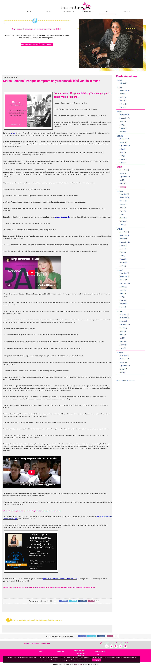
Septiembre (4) (125, 283)
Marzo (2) (123, 159)
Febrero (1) (123, 83)
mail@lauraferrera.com (41, 643)
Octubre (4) (123, 321)
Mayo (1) (123, 211)
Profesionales (80, 653)
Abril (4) (122, 297)
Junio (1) (123, 97)
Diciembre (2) (124, 170)
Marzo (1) (123, 100)
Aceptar (97, 660)
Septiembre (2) (125, 146)
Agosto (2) (123, 245)
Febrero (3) (123, 262)
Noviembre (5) (124, 276)
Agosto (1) (123, 204)
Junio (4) (123, 249)
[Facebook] (107, 646)
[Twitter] (111, 646)
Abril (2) (122, 156)
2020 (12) (120, 136)
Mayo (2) (123, 252)
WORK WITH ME (69, 12)
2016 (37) (120, 270)
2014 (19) (120, 353)
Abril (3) (122, 256)
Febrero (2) (123, 221)
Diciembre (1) (124, 194)
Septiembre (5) (125, 324)
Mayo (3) (123, 335)
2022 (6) (119, 87)
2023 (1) (119, 80)
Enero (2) (123, 163)
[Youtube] (120, 646)
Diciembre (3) (124, 273)
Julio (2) (122, 372)
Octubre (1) (123, 142)
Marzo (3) (123, 259)
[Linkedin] (116, 646)
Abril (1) (122, 125)
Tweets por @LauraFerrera (125, 380)
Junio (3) (123, 208)
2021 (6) (119, 112)
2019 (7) (119, 167)
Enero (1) (123, 107)
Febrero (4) (123, 304)
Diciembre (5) (124, 314)
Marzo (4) (123, 300)
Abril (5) (122, 338)
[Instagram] (125, 646)
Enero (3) (123, 225)
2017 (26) (120, 229)
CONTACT (127, 12)
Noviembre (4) (124, 318)
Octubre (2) (123, 239)
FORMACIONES (88, 12)
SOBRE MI (49, 12)
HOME (29, 12)
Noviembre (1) (124, 90)
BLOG (108, 12)
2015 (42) (120, 311)
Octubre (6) (123, 362)
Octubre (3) (123, 280)
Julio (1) (122, 94)
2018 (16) (120, 191)
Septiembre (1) (125, 118)
